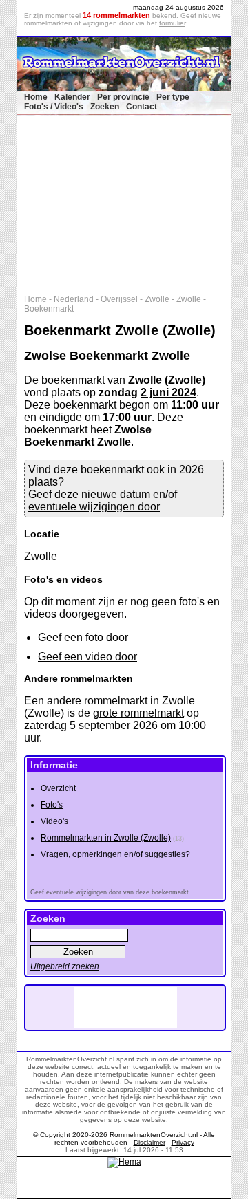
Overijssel (119, 299)
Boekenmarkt (49, 309)
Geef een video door (87, 656)
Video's (54, 821)
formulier (172, 23)
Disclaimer (149, 1142)
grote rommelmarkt (138, 713)
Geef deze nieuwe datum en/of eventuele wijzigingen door (102, 500)
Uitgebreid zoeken (64, 966)
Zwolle (157, 299)
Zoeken (104, 106)
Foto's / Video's (53, 106)
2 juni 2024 (168, 392)
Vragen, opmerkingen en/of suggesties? (115, 854)
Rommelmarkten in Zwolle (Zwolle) (106, 838)
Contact (141, 106)
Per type (172, 97)
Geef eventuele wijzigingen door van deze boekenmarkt (109, 892)
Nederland (74, 299)
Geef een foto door (83, 637)
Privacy (183, 1142)
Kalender (72, 97)
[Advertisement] (131, 202)
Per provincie (123, 97)
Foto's (52, 805)
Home (36, 97)
